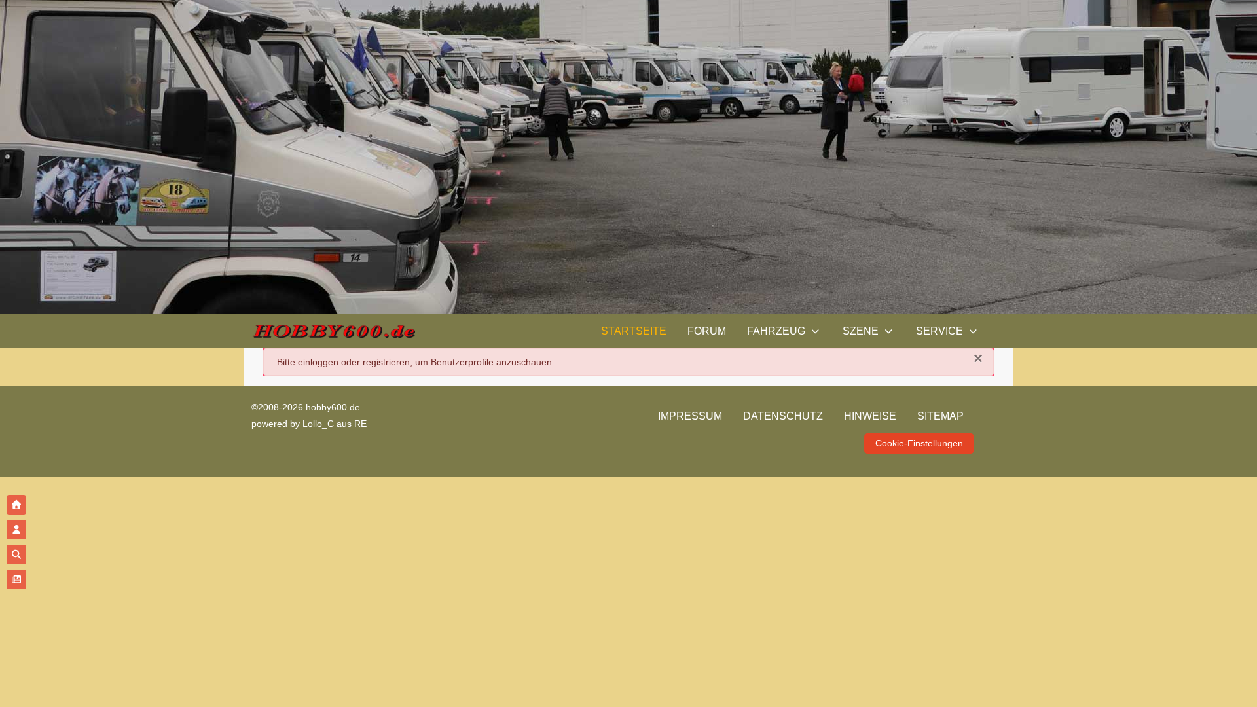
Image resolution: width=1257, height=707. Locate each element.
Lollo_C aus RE (334, 423)
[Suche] (16, 554)
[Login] (16, 529)
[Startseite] (16, 505)
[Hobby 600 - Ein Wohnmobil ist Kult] (333, 331)
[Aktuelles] (16, 579)
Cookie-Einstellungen (919, 443)
